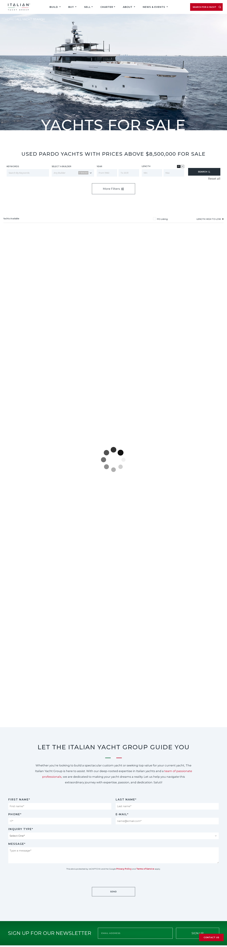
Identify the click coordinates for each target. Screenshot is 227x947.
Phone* (15, 814)
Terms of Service (145, 869)
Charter (106, 6)
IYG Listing (162, 219)
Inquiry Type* (20, 829)
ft (179, 166)
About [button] (128, 6)
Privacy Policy (124, 869)
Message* (17, 843)
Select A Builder (61, 166)
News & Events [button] (154, 6)
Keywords (13, 166)
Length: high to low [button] (209, 219)
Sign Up (198, 933)
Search (203, 171)
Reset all (214, 178)
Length (146, 166)
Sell (87, 6)
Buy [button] (71, 6)
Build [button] (54, 6)
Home (9, 19)
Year (99, 166)
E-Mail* (122, 814)
